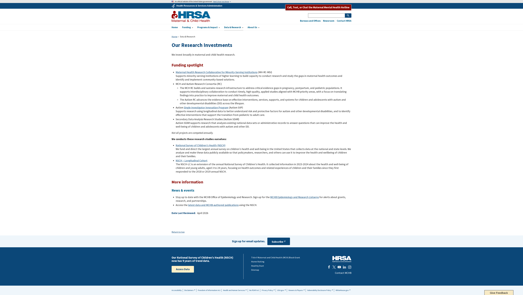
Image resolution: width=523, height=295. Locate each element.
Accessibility (177, 290)
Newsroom (328, 21)
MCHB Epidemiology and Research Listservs (294, 197)
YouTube (339, 267)
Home (174, 36)
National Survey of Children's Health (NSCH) (200, 145)
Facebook (329, 267)
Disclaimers (189, 290)
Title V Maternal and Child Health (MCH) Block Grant (275, 257)
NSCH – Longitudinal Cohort (191, 160)
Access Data (183, 269)
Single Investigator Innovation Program (206, 107)
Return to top (178, 232)
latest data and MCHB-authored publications (213, 205)
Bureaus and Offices (310, 21)
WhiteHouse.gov (342, 290)
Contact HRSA (343, 21)
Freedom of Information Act (209, 290)
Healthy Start (257, 265)
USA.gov (280, 290)
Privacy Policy (267, 290)
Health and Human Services (234, 290)
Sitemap (255, 269)
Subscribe (277, 241)
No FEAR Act (254, 290)
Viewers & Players (295, 290)
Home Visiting (257, 261)
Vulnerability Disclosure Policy (319, 290)
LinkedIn (344, 267)
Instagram (349, 267)
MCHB (191, 16)
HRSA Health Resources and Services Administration (341, 259)
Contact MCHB (343, 272)
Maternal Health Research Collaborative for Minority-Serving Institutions (216, 72)
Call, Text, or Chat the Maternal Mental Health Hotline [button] (318, 7)
